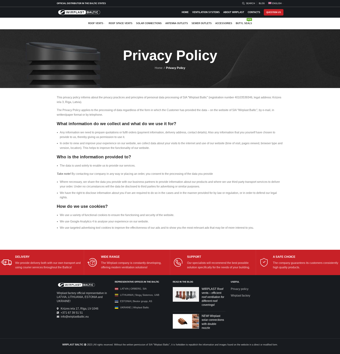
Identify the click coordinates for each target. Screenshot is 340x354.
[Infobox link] (41, 262)
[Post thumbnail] (186, 297)
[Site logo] (79, 12)
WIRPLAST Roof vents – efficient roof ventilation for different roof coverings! (213, 297)
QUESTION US (273, 12)
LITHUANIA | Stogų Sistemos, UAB (139, 294)
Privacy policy (239, 288)
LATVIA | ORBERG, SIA (133, 288)
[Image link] (76, 284)
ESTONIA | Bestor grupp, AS (136, 301)
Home (158, 67)
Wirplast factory (240, 295)
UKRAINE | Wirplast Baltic (134, 307)
